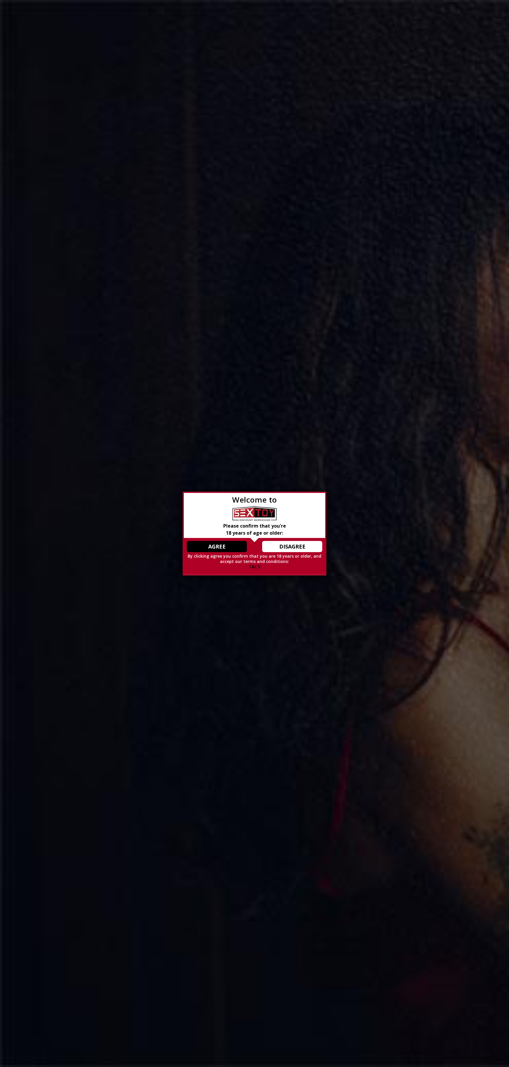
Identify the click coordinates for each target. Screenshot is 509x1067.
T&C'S (254, 567)
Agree (217, 546)
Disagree (292, 546)
